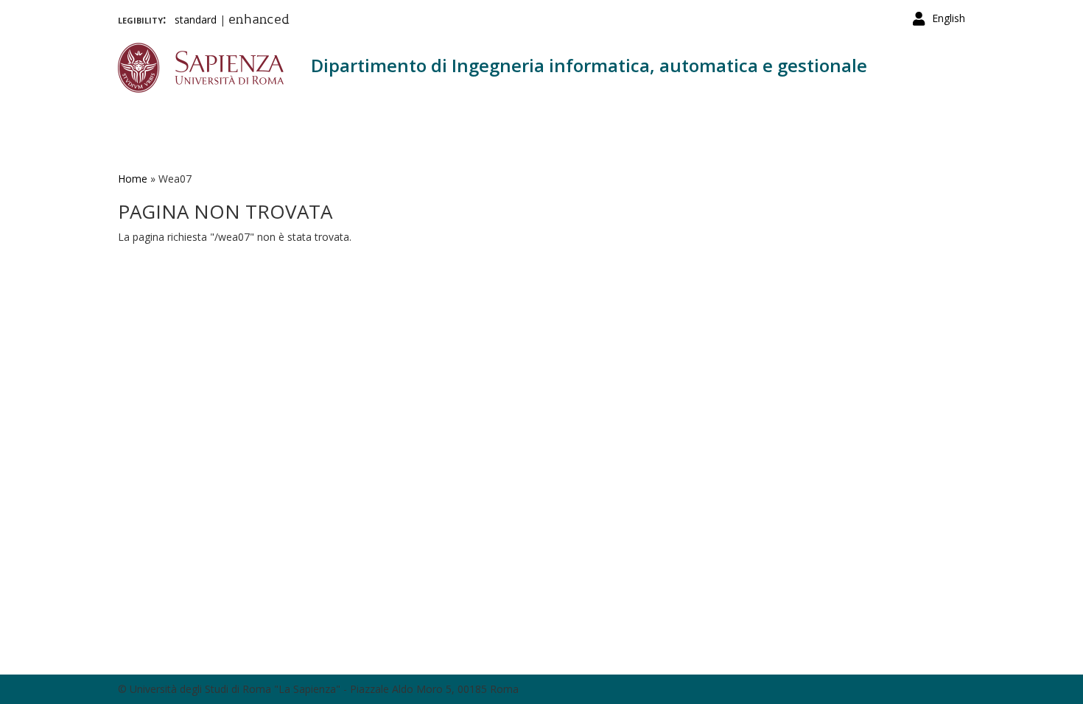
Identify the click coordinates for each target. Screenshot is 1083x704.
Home (132, 179)
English (948, 18)
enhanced (259, 20)
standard (196, 20)
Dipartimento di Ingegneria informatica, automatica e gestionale (589, 65)
